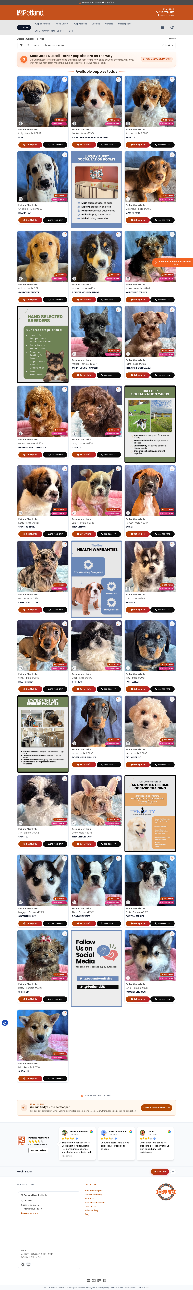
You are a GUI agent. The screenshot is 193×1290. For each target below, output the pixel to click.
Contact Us (90, 1206)
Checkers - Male (31, 208)
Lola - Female (83, 523)
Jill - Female (28, 832)
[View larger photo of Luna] (172, 933)
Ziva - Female (83, 912)
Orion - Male (82, 753)
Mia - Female (29, 1067)
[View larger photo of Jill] (64, 778)
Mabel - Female (84, 364)
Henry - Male (136, 753)
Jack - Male (82, 677)
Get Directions (30, 1213)
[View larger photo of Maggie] (64, 858)
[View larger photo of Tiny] (172, 623)
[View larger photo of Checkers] (64, 154)
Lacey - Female (30, 443)
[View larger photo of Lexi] (64, 544)
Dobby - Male (29, 288)
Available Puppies (94, 1190)
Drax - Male (82, 832)
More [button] (173, 38)
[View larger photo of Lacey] (64, 389)
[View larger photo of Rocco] (172, 79)
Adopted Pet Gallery (95, 1202)
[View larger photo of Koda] (64, 468)
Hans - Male (136, 364)
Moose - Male (83, 288)
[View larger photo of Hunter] (172, 468)
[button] (174, 1144)
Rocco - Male (137, 133)
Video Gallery (62, 23)
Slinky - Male (28, 677)
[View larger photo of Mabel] (118, 309)
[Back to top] (173, 1171)
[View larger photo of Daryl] (118, 389)
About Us (89, 1198)
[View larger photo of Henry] (172, 699)
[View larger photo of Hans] (172, 309)
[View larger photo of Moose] (118, 234)
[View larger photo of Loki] (172, 544)
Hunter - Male (137, 523)
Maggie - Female (31, 912)
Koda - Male (29, 523)
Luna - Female (137, 987)
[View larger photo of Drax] (118, 778)
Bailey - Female (138, 288)
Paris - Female (137, 912)
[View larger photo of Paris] (172, 858)
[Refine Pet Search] (21, 45)
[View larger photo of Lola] (118, 468)
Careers (109, 23)
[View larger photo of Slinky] (64, 623)
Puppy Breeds (80, 23)
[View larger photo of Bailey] (172, 234)
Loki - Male (135, 598)
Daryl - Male (82, 443)
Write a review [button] (38, 1150)
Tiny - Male (135, 677)
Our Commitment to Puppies (49, 30)
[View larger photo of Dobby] (64, 234)
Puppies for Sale (42, 23)
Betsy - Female (30, 987)
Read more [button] (67, 1156)
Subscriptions (124, 23)
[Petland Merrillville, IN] (30, 12)
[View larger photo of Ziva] (118, 858)
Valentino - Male (138, 208)
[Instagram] (28, 1264)
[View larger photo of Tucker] (118, 79)
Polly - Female (29, 133)
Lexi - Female (28, 598)
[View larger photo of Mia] (64, 1013)
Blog (71, 30)
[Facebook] (23, 1264)
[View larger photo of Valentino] (172, 154)
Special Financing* (94, 1194)
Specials (96, 23)
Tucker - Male (83, 133)
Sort (167, 45)
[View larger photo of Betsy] (64, 933)
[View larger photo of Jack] (118, 623)
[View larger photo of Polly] (64, 79)
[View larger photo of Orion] (118, 699)
